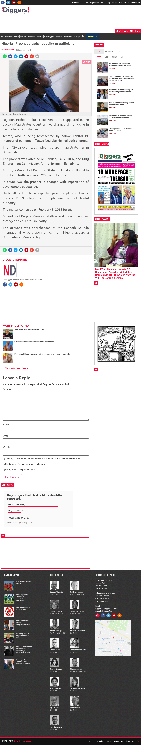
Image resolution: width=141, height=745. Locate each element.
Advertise (122, 3)
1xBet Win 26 (92, 37)
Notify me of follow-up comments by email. (26, 464)
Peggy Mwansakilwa (78, 650)
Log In (137, 31)
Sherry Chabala (56, 669)
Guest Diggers (77, 3)
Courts (40, 37)
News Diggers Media (22, 741)
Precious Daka (55, 688)
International (98, 3)
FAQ (131, 31)
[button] (5, 56)
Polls (107, 3)
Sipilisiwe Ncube (76, 592)
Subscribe (124, 31)
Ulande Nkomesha (77, 611)
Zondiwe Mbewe (56, 611)
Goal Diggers (49, 37)
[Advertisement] (51, 22)
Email (5, 436)
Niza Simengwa (56, 727)
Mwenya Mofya (56, 631)
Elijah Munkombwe (77, 631)
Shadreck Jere (55, 650)
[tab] (99, 51)
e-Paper (59, 37)
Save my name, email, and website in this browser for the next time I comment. (43, 458)
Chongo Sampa (76, 669)
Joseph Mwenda (56, 592)
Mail (133, 741)
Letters (91, 741)
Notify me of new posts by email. (21, 470)
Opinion (23, 37)
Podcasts (68, 37)
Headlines (9, 37)
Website (6, 447)
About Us (113, 3)
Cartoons (88, 3)
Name (6, 424)
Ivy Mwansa (54, 708)
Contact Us (118, 741)
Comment (8, 389)
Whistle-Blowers (134, 3)
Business (31, 37)
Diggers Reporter (9, 49)
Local (16, 37)
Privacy (127, 741)
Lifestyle (77, 37)
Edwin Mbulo (75, 708)
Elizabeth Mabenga (77, 688)
